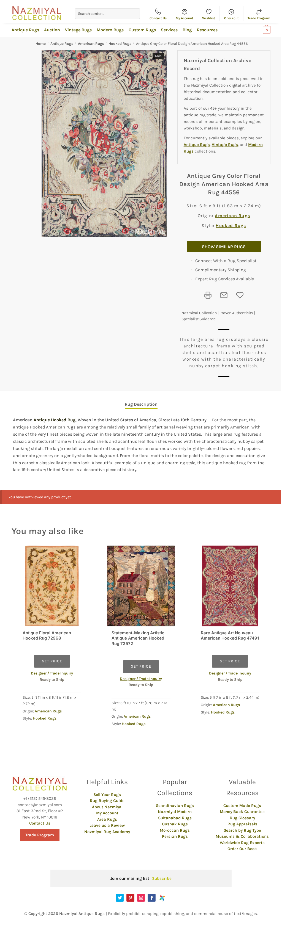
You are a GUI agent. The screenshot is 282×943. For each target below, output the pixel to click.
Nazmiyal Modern (175, 811)
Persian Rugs (175, 836)
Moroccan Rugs (175, 830)
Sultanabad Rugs (175, 817)
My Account (184, 18)
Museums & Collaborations (242, 836)
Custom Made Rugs (242, 805)
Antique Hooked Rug (54, 419)
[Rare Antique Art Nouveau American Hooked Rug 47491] (230, 586)
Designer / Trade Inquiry (52, 673)
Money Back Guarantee (242, 811)
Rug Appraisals (242, 824)
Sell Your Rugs (107, 794)
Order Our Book (242, 848)
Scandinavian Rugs (175, 805)
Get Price (52, 661)
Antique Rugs (61, 44)
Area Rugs (107, 819)
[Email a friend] (224, 295)
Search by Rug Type (242, 830)
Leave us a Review (107, 825)
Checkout (231, 18)
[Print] (208, 295)
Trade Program (259, 18)
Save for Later (240, 295)
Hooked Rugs (120, 44)
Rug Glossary (242, 817)
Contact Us (158, 18)
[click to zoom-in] (104, 143)
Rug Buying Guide (107, 800)
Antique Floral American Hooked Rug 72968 (47, 635)
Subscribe (162, 878)
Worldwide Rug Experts (242, 842)
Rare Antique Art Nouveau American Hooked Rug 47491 (230, 635)
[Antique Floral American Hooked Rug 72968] (52, 586)
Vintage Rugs (225, 144)
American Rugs (91, 44)
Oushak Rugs (175, 824)
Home (41, 44)
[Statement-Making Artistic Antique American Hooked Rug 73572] (141, 586)
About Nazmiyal (107, 806)
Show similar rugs (224, 246)
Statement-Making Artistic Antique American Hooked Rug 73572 (138, 638)
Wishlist (208, 18)
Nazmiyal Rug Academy (107, 831)
